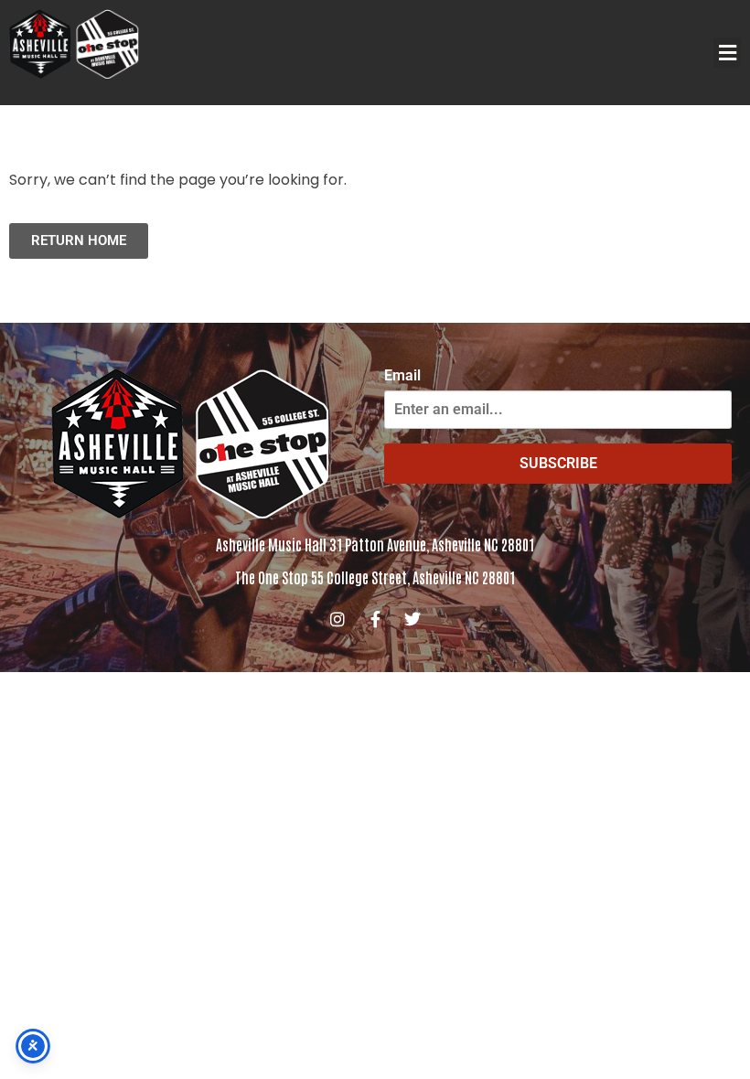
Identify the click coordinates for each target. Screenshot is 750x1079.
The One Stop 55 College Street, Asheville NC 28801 (375, 577)
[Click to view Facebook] (375, 619)
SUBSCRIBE (558, 463)
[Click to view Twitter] (412, 619)
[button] (727, 52)
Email (402, 376)
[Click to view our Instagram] (337, 619)
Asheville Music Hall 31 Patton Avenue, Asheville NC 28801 (375, 544)
